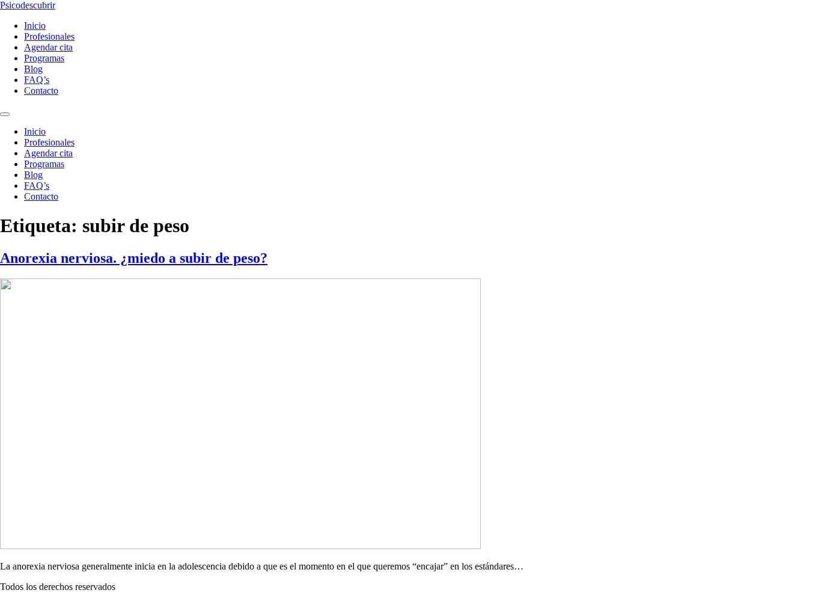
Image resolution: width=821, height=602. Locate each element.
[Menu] (5, 114)
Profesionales (49, 36)
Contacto (41, 90)
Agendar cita (48, 47)
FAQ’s (36, 80)
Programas (44, 58)
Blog (33, 69)
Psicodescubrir (27, 5)
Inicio (35, 25)
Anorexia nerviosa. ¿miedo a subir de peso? (133, 258)
